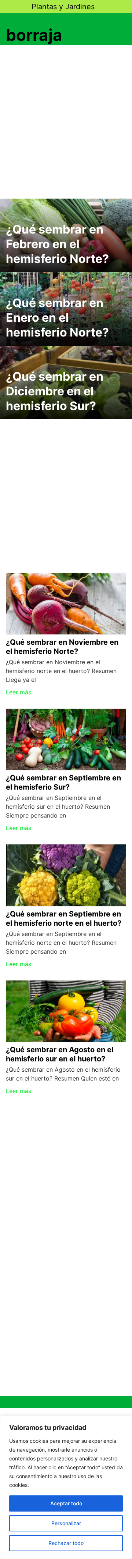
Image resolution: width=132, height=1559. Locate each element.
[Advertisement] (66, 123)
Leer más (18, 692)
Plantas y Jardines (63, 6)
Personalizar (66, 1523)
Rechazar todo (66, 1543)
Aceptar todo (66, 1503)
